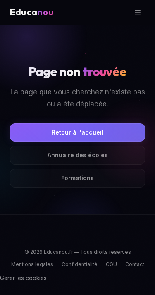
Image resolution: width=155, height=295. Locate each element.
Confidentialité (80, 264)
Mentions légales (32, 264)
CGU (111, 264)
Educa (32, 12)
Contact (134, 264)
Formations (77, 178)
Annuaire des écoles (78, 154)
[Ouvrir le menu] (137, 12)
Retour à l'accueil (77, 132)
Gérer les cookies (23, 278)
